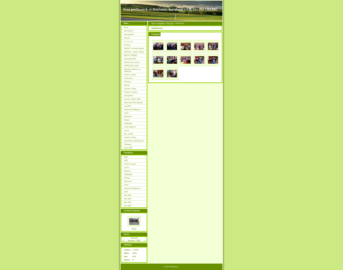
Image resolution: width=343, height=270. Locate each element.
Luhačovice (128, 78)
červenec (131, 240)
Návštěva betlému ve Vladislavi (132, 70)
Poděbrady (128, 123)
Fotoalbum (161, 23)
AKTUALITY (129, 31)
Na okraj (127, 45)
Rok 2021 (170, 23)
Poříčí (134, 229)
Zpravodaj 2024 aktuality (133, 103)
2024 (126, 192)
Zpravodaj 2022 (130, 59)
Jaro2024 (127, 106)
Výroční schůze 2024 (132, 99)
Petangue (127, 144)
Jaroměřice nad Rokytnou (134, 141)
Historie (127, 38)
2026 (126, 157)
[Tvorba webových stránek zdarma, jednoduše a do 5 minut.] (179, 266)
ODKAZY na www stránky (134, 48)
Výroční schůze (130, 75)
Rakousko (128, 116)
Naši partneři (129, 34)
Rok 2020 (127, 206)
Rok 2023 (127, 195)
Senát (126, 113)
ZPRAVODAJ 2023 (131, 66)
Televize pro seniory (131, 62)
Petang (126, 178)
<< (123, 240)
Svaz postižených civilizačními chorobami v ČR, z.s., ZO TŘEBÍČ (170, 9)
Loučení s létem (130, 89)
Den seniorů (128, 134)
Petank (126, 120)
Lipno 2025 (128, 148)
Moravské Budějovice (132, 110)
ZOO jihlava (128, 96)
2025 (126, 160)
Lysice (126, 130)
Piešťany (127, 82)
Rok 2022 (127, 199)
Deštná (126, 85)
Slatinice (127, 171)
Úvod (153, 23)
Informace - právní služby (134, 52)
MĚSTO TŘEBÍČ (130, 55)
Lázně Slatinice (130, 127)
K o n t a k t (128, 41)
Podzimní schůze (130, 92)
